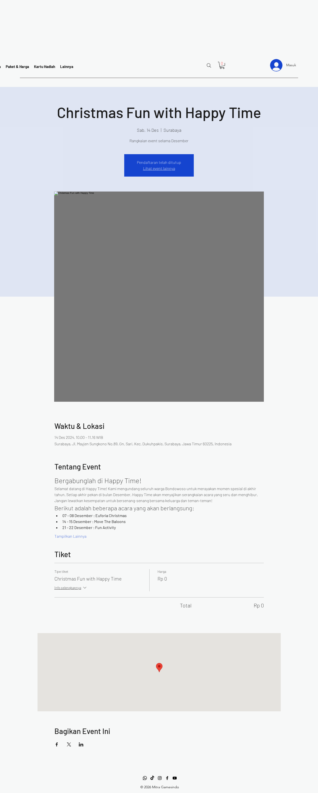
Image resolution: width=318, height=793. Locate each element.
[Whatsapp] (144, 778)
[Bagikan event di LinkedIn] (81, 744)
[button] (222, 65)
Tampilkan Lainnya (70, 536)
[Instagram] (159, 778)
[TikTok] (152, 778)
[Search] (208, 65)
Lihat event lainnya (159, 168)
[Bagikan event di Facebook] (56, 744)
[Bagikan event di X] (69, 744)
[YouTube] (174, 778)
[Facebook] (167, 778)
